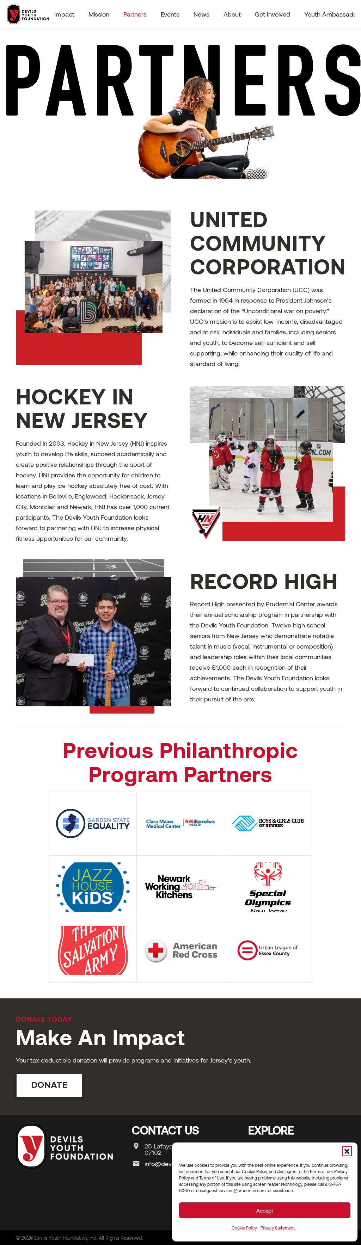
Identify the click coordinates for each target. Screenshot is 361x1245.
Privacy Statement (278, 1227)
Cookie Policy (244, 1227)
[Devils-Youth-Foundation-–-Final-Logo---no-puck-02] (27, 14)
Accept (264, 1210)
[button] (346, 1151)
